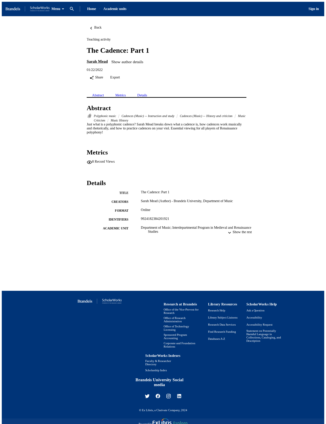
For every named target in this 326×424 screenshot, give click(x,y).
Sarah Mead (97, 61)
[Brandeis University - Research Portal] (27, 9)
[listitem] (147, 396)
